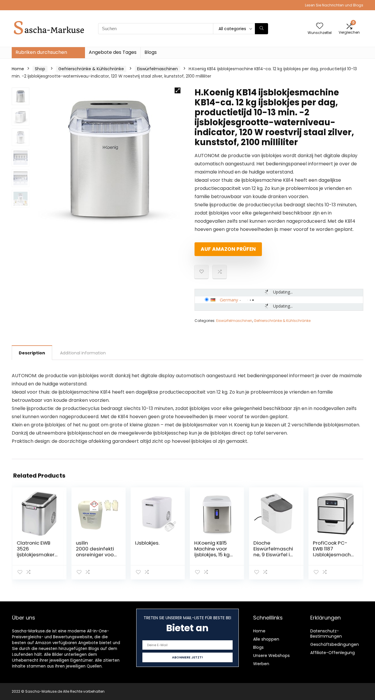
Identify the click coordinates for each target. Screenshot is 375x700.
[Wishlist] (319, 26)
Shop (40, 69)
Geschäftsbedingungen (334, 644)
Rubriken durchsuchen (41, 52)
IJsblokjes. (147, 542)
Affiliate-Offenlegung (332, 653)
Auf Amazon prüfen (228, 249)
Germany (229, 300)
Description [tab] (32, 353)
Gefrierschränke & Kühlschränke (91, 69)
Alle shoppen (266, 639)
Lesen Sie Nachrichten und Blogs (334, 5)
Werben (261, 664)
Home (18, 69)
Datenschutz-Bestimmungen (326, 633)
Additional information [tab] (83, 353)
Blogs (150, 52)
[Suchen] (261, 28)
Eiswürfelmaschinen (157, 69)
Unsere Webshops (271, 655)
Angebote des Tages (113, 52)
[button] (177, 90)
